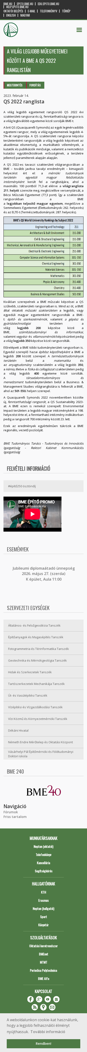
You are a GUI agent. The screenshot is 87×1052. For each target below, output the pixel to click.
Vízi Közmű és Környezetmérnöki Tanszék (37, 719)
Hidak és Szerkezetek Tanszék (30, 672)
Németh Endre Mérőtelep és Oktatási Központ (40, 742)
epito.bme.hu (25, 3)
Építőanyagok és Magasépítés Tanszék (35, 637)
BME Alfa (43, 978)
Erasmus (43, 900)
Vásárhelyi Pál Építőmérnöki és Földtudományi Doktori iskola (40, 754)
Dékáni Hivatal (18, 730)
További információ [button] (47, 1031)
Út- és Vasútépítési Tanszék (27, 695)
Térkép (66, 11)
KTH (43, 892)
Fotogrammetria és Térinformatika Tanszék (38, 649)
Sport (43, 916)
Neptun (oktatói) (43, 846)
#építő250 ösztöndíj (22, 486)
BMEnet (43, 953)
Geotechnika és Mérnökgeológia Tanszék (37, 660)
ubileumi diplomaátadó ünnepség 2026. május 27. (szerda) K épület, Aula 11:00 (44, 574)
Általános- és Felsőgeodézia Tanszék (34, 625)
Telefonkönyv (48, 11)
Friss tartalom (15, 816)
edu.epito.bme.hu (48, 3)
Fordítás (35, 85)
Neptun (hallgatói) (43, 908)
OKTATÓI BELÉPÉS (13, 11)
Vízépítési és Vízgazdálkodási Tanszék (35, 707)
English (11, 15)
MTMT (43, 962)
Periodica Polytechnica (43, 970)
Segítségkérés (43, 870)
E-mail (31, 11)
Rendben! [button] (43, 1043)
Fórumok (10, 812)
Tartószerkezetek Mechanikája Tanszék (36, 684)
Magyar (25, 15)
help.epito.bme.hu (17, 6)
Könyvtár (43, 924)
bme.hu (7, 3)
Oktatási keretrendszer (43, 945)
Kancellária (43, 862)
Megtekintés (15, 85)
